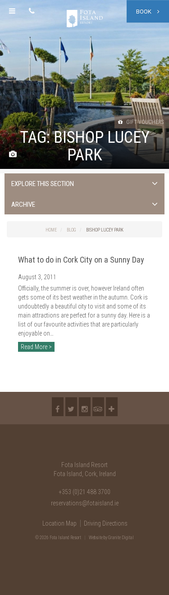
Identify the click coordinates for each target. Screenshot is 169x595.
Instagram (85, 406)
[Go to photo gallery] (13, 154)
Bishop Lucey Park (104, 229)
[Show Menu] (12, 11)
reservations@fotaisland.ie (85, 503)
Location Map (59, 523)
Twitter (71, 406)
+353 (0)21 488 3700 (84, 491)
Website (96, 537)
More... (112, 406)
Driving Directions (106, 523)
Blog (71, 229)
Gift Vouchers (144, 122)
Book (144, 11)
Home (51, 229)
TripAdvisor (98, 406)
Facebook (58, 406)
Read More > (36, 346)
